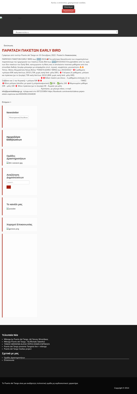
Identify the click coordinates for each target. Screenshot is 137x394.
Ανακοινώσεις (71, 55)
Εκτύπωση (8, 45)
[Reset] (9, 187)
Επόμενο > (6, 102)
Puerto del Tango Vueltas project (17, 349)
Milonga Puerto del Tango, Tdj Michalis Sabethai (24, 342)
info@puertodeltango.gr (12, 91)
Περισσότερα (68, 11)
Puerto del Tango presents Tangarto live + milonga (25, 346)
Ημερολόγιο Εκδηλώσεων (14, 138)
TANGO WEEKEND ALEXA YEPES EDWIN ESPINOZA (27, 344)
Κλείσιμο (68, 7)
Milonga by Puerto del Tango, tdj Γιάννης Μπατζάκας (26, 339)
